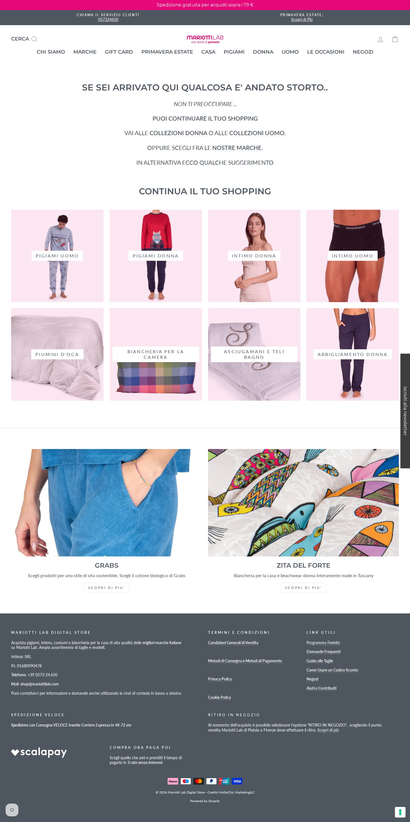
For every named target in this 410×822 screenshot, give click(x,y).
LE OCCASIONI (325, 52)
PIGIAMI (234, 52)
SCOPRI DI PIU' (106, 588)
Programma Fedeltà (323, 643)
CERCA (26, 38)
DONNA (263, 52)
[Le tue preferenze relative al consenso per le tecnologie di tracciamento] (400, 812)
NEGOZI (363, 52)
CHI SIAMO (51, 52)
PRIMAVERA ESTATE (167, 52)
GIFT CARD (119, 52)
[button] (405, 411)
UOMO (290, 52)
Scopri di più (328, 730)
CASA (208, 52)
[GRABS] (106, 502)
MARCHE (85, 52)
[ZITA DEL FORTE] (303, 502)
